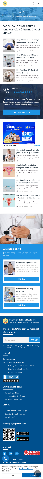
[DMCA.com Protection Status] (11, 378)
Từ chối (11, 475)
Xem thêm (36, 146)
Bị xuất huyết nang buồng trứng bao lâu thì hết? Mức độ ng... (27, 167)
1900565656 (10, 359)
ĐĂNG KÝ (34, 340)
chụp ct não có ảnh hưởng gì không (26, 16)
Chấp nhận (32, 475)
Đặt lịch (21, 279)
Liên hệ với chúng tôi (21, 112)
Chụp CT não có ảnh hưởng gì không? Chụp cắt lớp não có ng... (27, 42)
